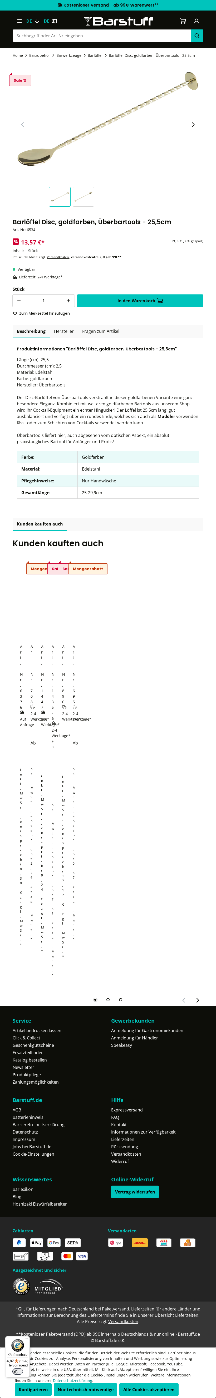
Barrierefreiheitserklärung (39, 1124)
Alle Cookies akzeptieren (149, 1389)
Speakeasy (121, 1045)
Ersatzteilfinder (28, 1052)
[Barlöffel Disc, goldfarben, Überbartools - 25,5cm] (108, 119)
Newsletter (23, 1067)
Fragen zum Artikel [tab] (100, 331)
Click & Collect (26, 1038)
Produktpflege (27, 1075)
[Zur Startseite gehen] (118, 21)
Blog (17, 1197)
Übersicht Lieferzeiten (176, 1315)
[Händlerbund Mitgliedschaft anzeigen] (49, 1286)
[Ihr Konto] (196, 21)
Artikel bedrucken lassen (37, 1030)
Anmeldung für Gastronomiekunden (147, 1030)
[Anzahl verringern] (18, 300)
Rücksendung (124, 1147)
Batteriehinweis (28, 1117)
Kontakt (119, 1124)
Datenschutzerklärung (72, 1380)
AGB (17, 1110)
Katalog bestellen (30, 1060)
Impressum (24, 1139)
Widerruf (120, 1161)
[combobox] (102, 35)
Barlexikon (23, 1189)
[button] (61, 197)
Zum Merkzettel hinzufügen (44, 313)
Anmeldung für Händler (134, 1038)
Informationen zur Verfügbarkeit (143, 1132)
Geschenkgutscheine (33, 1045)
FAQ (115, 1117)
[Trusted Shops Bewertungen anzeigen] (21, 1286)
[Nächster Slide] (193, 124)
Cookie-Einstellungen (33, 1154)
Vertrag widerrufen (135, 1192)
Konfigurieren (33, 1389)
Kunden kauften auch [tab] (40, 524)
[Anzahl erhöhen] (68, 300)
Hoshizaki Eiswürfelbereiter (40, 1204)
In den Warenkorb (136, 301)
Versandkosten (58, 257)
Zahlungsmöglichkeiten (36, 1082)
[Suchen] (197, 35)
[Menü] (19, 21)
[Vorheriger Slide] (22, 124)
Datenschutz (25, 1132)
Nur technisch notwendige (86, 1389)
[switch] (17, 1371)
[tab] (31, 331)
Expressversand (127, 1110)
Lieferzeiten (122, 1139)
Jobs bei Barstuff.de (32, 1147)
